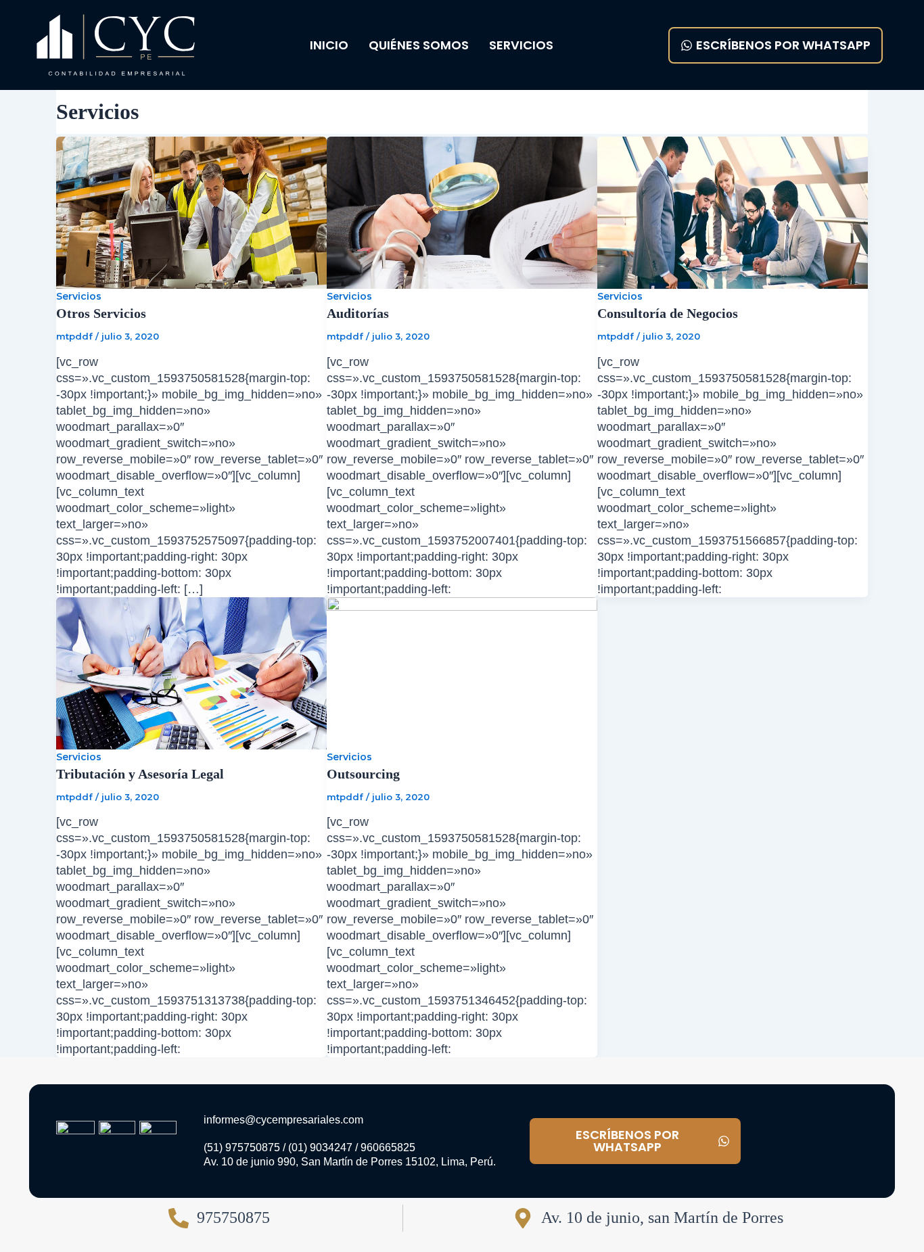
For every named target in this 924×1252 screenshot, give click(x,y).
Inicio (329, 45)
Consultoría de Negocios (667, 313)
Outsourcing (363, 773)
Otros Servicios (101, 313)
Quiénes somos (419, 45)
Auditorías (358, 313)
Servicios (521, 45)
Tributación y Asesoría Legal (140, 773)
